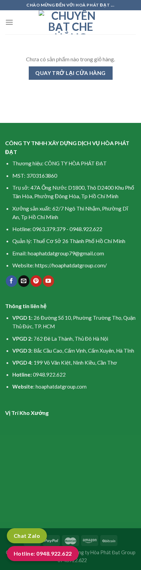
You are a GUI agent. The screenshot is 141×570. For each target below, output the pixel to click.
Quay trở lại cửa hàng (70, 73)
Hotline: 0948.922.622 (43, 553)
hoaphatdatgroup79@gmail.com (66, 253)
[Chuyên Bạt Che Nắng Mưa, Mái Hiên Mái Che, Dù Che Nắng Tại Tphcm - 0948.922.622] (71, 22)
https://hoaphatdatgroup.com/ (71, 265)
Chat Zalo (27, 535)
